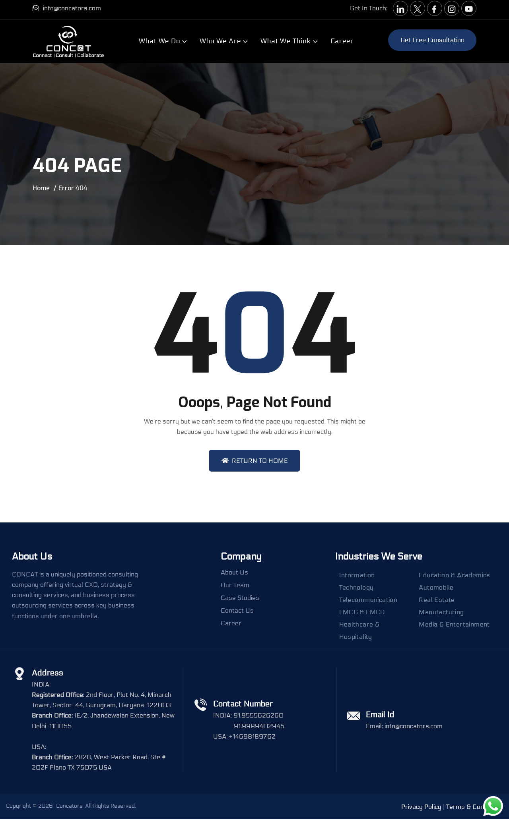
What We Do (159, 41)
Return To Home (260, 460)
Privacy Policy (421, 806)
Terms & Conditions (474, 806)
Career (342, 41)
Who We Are (220, 41)
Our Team (235, 585)
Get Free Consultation (432, 40)
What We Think (285, 41)
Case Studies (240, 598)
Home (41, 188)
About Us (234, 572)
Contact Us (237, 610)
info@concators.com (72, 8)
